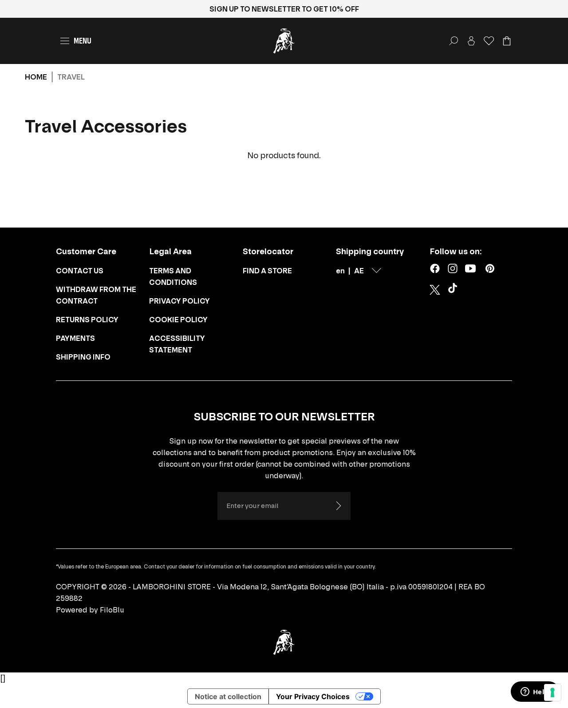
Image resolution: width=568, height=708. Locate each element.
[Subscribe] (338, 505)
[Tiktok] (454, 290)
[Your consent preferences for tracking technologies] (552, 692)
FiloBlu (112, 610)
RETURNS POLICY (87, 320)
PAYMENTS (75, 338)
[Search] (453, 41)
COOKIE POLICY (178, 320)
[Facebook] (435, 268)
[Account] (471, 41)
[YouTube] (470, 268)
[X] (435, 290)
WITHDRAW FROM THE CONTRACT (96, 295)
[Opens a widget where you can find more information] (534, 692)
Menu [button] (82, 40)
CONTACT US (79, 271)
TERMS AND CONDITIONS (173, 276)
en (340, 271)
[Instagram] (452, 268)
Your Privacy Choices (313, 696)
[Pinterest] (490, 268)
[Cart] (506, 41)
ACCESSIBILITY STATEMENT (177, 344)
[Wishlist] (489, 41)
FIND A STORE (267, 271)
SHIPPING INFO (83, 357)
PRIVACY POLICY (179, 301)
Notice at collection (228, 696)
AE (359, 271)
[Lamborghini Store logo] (284, 40)
